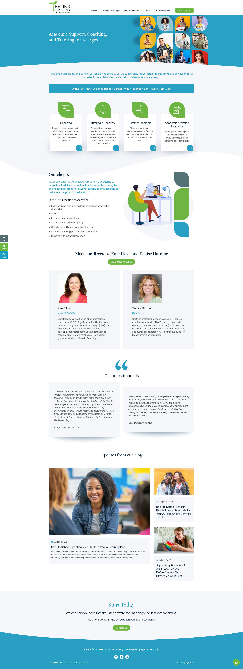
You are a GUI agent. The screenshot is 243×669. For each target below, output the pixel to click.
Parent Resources (132, 10)
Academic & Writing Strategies (177, 124)
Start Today (184, 10)
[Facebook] (122, 657)
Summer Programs (140, 123)
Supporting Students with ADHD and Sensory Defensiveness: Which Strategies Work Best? (171, 571)
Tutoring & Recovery (103, 123)
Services (93, 10)
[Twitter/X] (127, 657)
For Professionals (162, 10)
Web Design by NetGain (185, 663)
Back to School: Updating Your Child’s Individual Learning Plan (88, 547)
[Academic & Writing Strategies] (177, 110)
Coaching (66, 123)
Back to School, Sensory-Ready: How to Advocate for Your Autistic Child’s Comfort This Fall (173, 512)
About (147, 10)
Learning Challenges (111, 10)
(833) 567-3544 (140, 88)
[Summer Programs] (140, 110)
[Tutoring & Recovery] (103, 110)
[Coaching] (66, 110)
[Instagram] (116, 657)
